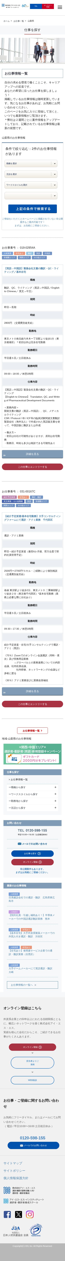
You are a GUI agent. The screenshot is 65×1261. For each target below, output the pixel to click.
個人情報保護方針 (15, 1178)
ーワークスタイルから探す (24, 794)
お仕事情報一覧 (31, 730)
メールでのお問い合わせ (35, 1145)
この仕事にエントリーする (32, 466)
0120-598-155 (32, 1138)
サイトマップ (12, 1163)
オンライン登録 (30, 862)
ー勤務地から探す (19, 801)
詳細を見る (32, 453)
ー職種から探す (18, 787)
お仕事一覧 (19, 21)
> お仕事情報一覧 (18, 779)
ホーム (6, 21)
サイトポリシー (14, 1170)
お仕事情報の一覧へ (22, 985)
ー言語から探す (18, 807)
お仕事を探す (30, 853)
